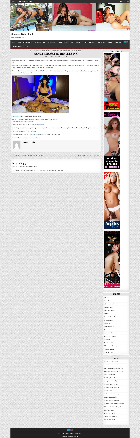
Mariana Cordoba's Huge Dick (113, 407)
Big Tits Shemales (75, 42)
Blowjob (106, 313)
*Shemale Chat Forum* (111, 361)
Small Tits (118, 42)
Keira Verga (108, 390)
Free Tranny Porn (109, 374)
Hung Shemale (108, 320)
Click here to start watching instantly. (23, 121)
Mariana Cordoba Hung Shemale (114, 403)
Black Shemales (109, 307)
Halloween (40, 124)
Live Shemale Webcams (111, 400)
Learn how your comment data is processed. (49, 170)
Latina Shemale (52, 42)
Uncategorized (109, 349)
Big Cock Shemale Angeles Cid (113, 368)
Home (13, 1)
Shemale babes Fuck (40, 42)
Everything (28, 46)
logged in (22, 166)
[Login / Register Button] (125, 42)
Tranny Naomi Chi (109, 419)
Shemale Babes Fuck (22, 33)
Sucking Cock (108, 342)
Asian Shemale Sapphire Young (113, 365)
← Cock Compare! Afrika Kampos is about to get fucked (27, 155)
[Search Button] (127, 42)
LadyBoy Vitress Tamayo (112, 394)
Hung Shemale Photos (111, 384)
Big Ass (106, 297)
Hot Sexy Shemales (110, 378)
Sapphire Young (109, 410)
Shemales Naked (109, 413)
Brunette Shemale (63, 42)
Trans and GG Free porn (111, 423)
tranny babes (36, 134)
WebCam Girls (108, 352)
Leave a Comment (64, 56)
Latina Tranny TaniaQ (110, 397)
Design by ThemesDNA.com (70, 436)
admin (45, 56)
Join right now (16, 116)
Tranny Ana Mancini (110, 416)
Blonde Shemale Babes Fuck (25, 1)
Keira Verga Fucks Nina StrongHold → (89, 155)
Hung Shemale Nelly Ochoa (112, 381)
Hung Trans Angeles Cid (111, 387)
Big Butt (106, 301)
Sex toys (107, 330)
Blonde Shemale (101, 42)
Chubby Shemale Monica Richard (114, 371)
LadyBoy (110, 42)
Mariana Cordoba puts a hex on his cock (56, 53)
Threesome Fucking (17, 46)
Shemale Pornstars (89, 42)
